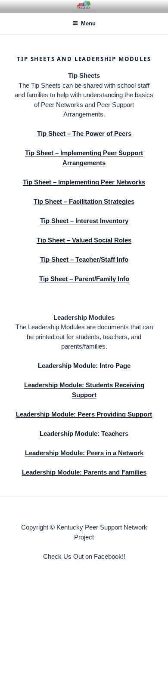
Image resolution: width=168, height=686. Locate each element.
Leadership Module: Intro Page (84, 365)
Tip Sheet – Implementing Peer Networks (84, 182)
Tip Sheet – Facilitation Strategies (84, 201)
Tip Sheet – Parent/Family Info (84, 278)
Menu (88, 23)
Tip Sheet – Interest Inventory (84, 220)
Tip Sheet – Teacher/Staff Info (84, 259)
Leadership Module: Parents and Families (84, 472)
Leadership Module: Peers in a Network (84, 452)
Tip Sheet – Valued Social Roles (84, 240)
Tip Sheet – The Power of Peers (84, 133)
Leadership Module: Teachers (84, 433)
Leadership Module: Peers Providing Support (84, 414)
